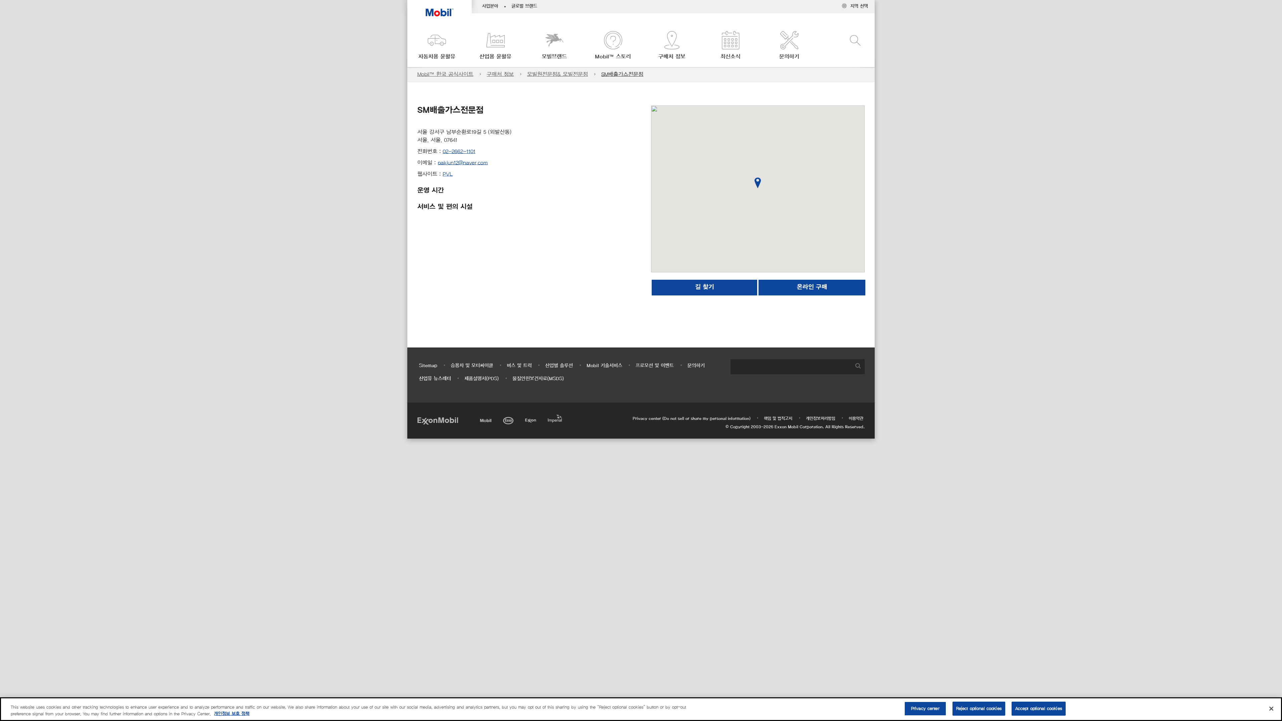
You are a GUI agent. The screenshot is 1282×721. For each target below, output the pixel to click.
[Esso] (509, 419)
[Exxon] (531, 419)
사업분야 (490, 6)
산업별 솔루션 (559, 365)
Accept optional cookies (1038, 708)
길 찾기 (704, 287)
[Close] (1271, 708)
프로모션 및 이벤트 (655, 365)
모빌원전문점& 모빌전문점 (557, 74)
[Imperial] (556, 417)
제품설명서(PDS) (481, 378)
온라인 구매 (812, 287)
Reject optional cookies (979, 708)
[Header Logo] (439, 8)
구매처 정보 (500, 74)
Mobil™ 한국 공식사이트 (445, 74)
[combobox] (797, 366)
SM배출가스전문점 (622, 74)
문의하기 (696, 365)
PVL (448, 174)
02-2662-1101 (459, 151)
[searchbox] (790, 366)
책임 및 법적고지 (778, 418)
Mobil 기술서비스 (604, 365)
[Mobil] (486, 419)
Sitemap (428, 365)
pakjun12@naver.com (463, 163)
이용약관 (856, 418)
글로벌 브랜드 (524, 6)
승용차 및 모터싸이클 (472, 365)
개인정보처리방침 (820, 418)
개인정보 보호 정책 (231, 713)
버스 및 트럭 (519, 365)
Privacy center (925, 708)
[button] (436, 46)
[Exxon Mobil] (437, 420)
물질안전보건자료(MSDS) (538, 378)
